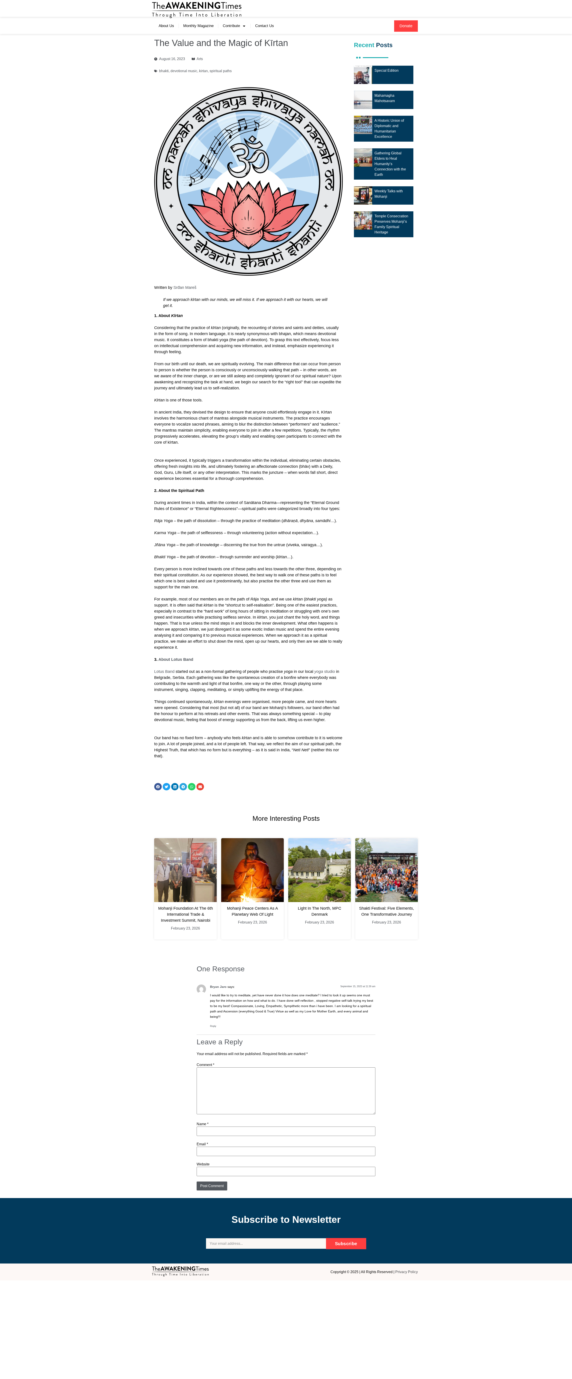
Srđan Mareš (184, 287)
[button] (406, 26)
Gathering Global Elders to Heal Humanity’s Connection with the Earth (390, 163)
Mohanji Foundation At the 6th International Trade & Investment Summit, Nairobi (185, 914)
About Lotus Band (175, 659)
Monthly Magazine (198, 26)
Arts (200, 59)
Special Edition (386, 70)
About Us (166, 26)
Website (203, 1164)
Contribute (231, 26)
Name (202, 1124)
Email (202, 1144)
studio (324, 671)
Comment (205, 1065)
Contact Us (264, 26)
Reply (213, 1026)
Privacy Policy (406, 1272)
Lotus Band (164, 671)
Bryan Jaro (218, 987)
